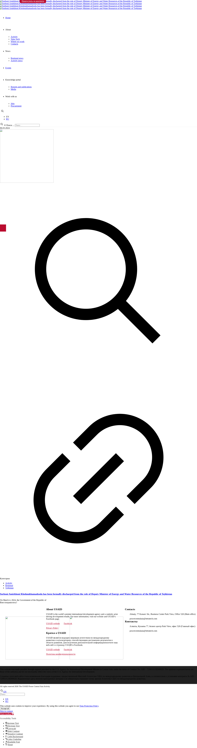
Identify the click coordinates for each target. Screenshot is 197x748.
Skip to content (6, 711)
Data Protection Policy (89, 706)
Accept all (5, 709)
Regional (9, 585)
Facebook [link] (68, 623)
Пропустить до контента (33, 1)
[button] (7, 714)
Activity (8, 583)
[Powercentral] (98, 5)
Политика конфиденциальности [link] (60, 654)
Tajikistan (9, 588)
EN (7, 117)
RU (7, 119)
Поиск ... (10, 125)
